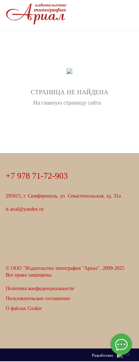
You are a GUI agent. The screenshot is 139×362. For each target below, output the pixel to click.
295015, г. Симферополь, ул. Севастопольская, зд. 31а (63, 196)
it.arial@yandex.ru (24, 209)
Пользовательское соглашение (38, 298)
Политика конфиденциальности (40, 288)
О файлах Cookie (24, 308)
